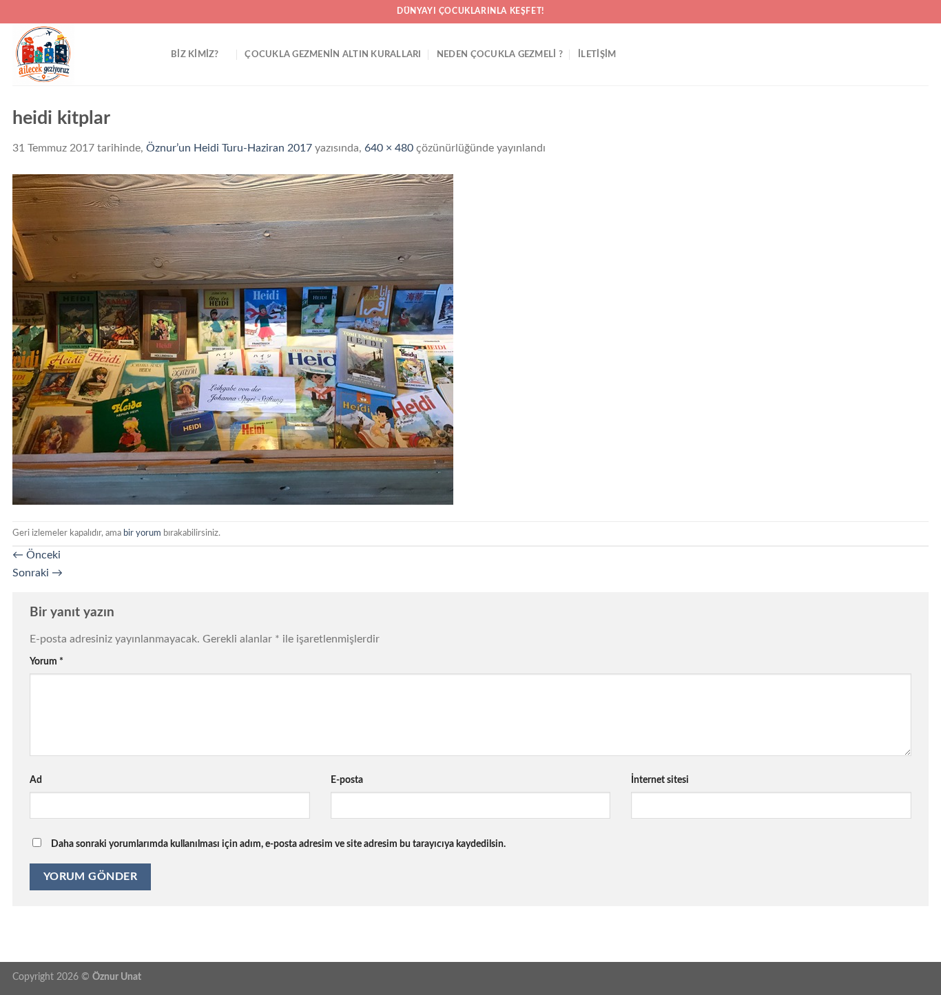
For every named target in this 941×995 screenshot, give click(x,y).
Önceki (36, 555)
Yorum (46, 661)
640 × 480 (388, 148)
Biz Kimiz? (195, 54)
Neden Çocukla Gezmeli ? (500, 54)
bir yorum (142, 533)
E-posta (347, 780)
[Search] (923, 54)
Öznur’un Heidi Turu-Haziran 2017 (229, 148)
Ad (36, 780)
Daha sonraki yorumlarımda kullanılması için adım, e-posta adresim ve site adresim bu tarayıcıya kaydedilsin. (278, 844)
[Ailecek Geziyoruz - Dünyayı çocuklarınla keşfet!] (81, 54)
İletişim (597, 54)
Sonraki (37, 572)
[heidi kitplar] (232, 338)
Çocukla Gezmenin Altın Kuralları (333, 54)
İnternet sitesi (660, 780)
